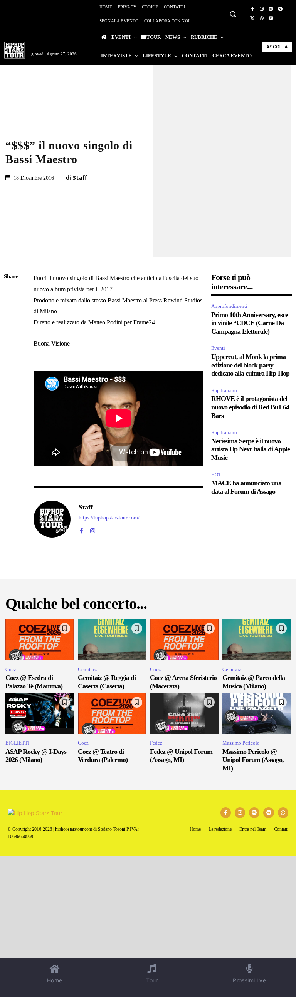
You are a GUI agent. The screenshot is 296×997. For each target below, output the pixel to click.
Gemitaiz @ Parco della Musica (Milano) (253, 682)
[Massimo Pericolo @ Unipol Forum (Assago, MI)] (256, 713)
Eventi (218, 348)
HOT (216, 475)
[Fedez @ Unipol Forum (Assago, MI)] (184, 713)
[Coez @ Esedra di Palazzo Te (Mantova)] (39, 639)
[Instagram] (261, 9)
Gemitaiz (87, 669)
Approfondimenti (229, 306)
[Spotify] (271, 9)
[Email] (11, 367)
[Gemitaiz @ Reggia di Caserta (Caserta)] (112, 639)
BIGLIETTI (17, 743)
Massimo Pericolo (241, 743)
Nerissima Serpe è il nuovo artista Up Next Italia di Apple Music (250, 449)
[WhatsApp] (261, 18)
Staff (80, 177)
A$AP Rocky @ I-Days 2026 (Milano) (35, 756)
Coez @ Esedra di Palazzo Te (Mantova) (33, 682)
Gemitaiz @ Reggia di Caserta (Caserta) (107, 682)
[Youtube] (271, 18)
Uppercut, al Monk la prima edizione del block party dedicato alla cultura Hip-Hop (250, 365)
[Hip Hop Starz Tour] (14, 50)
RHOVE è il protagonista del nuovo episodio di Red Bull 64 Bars (250, 407)
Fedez (156, 743)
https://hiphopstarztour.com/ (109, 518)
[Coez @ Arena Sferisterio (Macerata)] (184, 639)
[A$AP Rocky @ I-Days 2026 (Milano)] (39, 713)
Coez (10, 669)
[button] (232, 13)
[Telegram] (280, 9)
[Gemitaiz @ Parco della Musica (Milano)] (256, 639)
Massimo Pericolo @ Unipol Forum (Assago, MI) (253, 760)
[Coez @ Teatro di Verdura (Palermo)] (112, 713)
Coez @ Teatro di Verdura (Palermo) (103, 756)
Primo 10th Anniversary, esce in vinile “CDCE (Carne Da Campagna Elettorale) (249, 323)
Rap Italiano (224, 390)
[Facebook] (252, 9)
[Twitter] (252, 18)
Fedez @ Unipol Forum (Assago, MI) (181, 756)
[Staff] (52, 519)
